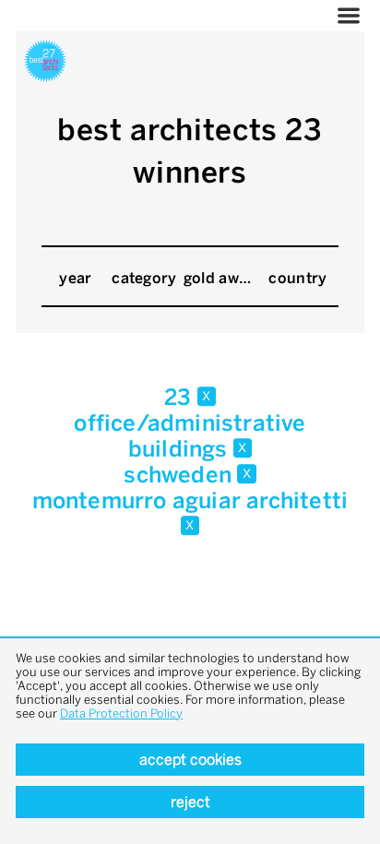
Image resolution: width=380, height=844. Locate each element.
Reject (190, 802)
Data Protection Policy (121, 713)
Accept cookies (190, 759)
